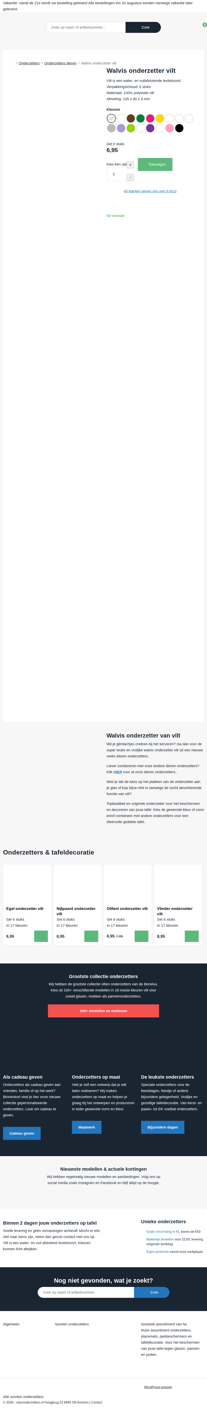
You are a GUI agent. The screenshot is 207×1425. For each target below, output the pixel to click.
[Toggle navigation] (188, 27)
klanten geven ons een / (150, 191)
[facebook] (94, 1195)
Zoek (144, 27)
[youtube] (102, 1195)
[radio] (111, 118)
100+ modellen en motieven (103, 1011)
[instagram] (110, 1195)
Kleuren (113, 109)
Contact (96, 1402)
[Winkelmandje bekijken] (201, 26)
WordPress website (158, 1387)
